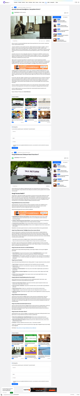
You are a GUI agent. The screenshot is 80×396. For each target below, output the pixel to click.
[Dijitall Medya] (6, 2)
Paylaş (78, 394)
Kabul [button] (11, 392)
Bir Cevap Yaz (15, 363)
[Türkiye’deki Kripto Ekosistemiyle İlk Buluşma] (61, 40)
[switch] (76, 2)
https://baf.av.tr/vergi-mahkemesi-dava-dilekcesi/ (26, 327)
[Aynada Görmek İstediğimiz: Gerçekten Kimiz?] (18, 353)
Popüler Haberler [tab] (57, 17)
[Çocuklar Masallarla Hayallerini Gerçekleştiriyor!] (61, 35)
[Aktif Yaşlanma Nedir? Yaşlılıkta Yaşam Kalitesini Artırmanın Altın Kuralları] (44, 117)
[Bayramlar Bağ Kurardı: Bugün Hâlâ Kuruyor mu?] (31, 104)
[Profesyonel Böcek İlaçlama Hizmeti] (31, 340)
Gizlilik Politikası (4, 392)
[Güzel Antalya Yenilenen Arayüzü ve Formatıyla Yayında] (18, 340)
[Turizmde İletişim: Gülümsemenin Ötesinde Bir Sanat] (44, 353)
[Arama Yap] (78, 2)
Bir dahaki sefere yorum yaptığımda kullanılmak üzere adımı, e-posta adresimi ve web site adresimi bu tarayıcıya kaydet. (31, 145)
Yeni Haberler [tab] (65, 17)
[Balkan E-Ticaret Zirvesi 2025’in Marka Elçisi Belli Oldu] (61, 30)
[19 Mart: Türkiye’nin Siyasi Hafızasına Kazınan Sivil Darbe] (61, 25)
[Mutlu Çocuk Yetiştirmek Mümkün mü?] (18, 117)
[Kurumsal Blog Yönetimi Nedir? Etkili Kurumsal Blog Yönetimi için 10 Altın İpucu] (31, 353)
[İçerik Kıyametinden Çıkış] (31, 117)
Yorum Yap (72, 394)
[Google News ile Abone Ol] (15, 41)
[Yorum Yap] (40, 41)
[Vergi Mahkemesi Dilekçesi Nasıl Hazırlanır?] (18, 104)
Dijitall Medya (16, 12)
